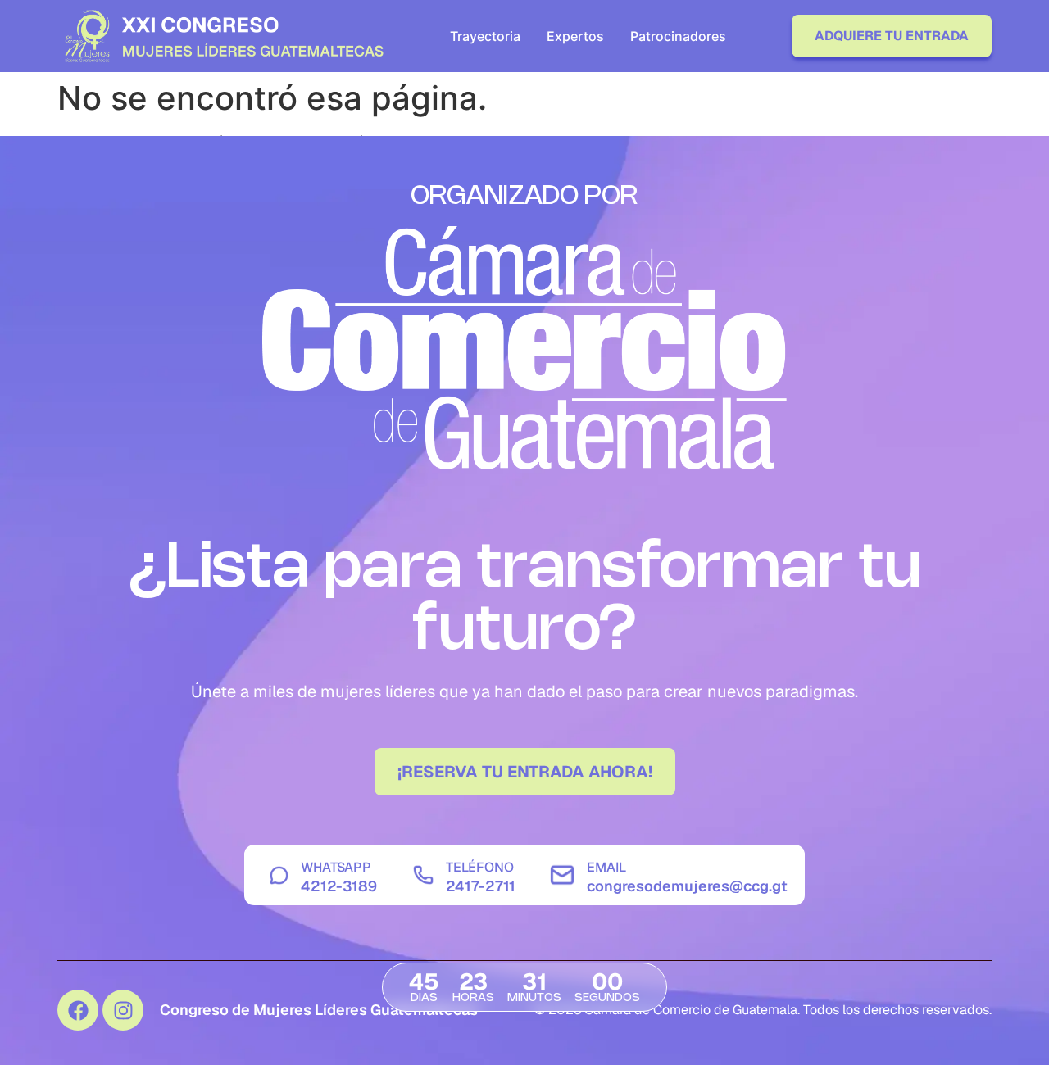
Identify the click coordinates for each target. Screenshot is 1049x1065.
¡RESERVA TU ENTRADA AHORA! (524, 771)
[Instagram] (122, 1010)
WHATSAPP (336, 867)
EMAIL (606, 867)
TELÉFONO (480, 867)
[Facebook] (77, 1010)
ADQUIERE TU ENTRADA (892, 35)
